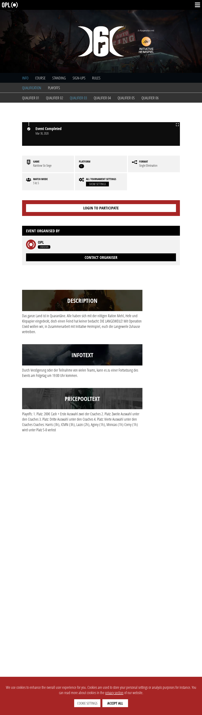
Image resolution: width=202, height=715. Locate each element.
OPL (41, 242)
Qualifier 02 (54, 97)
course (40, 78)
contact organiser (101, 257)
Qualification (31, 87)
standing (59, 78)
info (25, 78)
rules (96, 78)
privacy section (114, 692)
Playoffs (54, 87)
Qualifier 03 (78, 97)
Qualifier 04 (102, 97)
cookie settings (87, 703)
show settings (97, 184)
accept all (115, 703)
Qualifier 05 (126, 97)
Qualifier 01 (30, 97)
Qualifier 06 (150, 97)
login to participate (101, 208)
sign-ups (79, 78)
